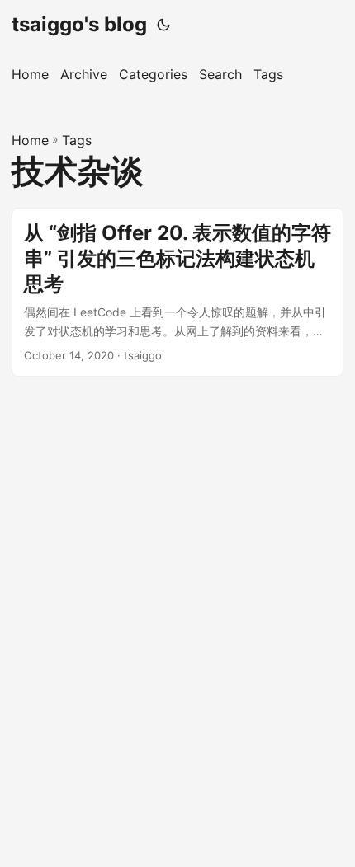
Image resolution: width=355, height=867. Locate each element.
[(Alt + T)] (163, 24)
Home (30, 140)
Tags (77, 140)
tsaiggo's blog (79, 24)
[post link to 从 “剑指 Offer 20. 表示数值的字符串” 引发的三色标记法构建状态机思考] (177, 292)
